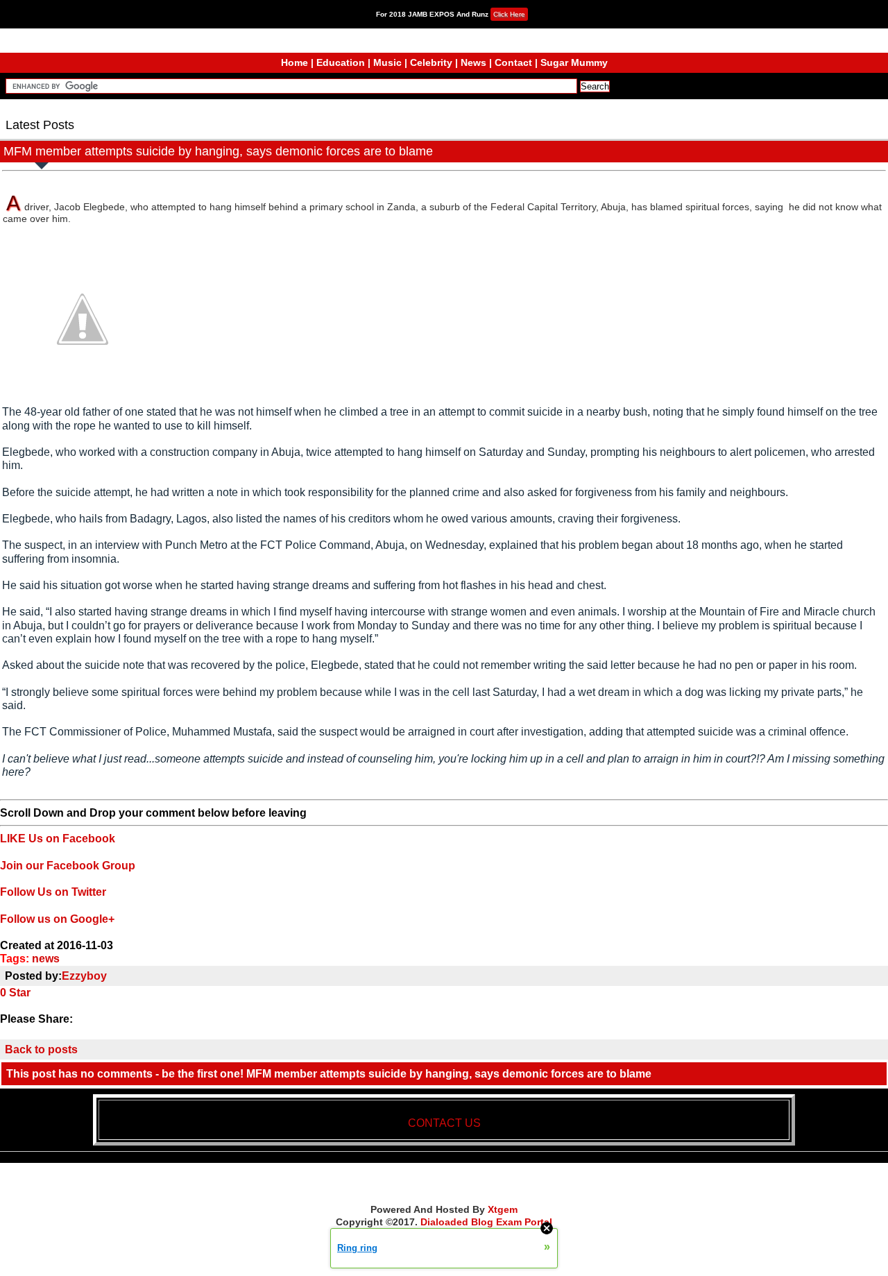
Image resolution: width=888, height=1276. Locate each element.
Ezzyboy (84, 976)
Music (387, 62)
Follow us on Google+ (57, 919)
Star (20, 992)
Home (294, 62)
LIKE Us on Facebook (57, 838)
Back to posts (41, 1049)
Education (340, 62)
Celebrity (431, 62)
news (46, 958)
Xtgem (503, 1209)
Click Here (509, 14)
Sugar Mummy (574, 62)
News (473, 62)
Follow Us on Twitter (53, 892)
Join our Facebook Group (67, 865)
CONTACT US (444, 1123)
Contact (513, 62)
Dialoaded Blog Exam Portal (486, 1221)
